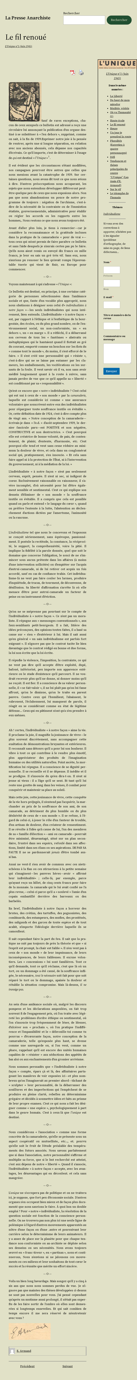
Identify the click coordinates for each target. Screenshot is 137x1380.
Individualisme (111, 214)
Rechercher (71, 13)
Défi (112, 157)
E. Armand (24, 1351)
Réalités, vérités (119, 108)
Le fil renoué (117, 124)
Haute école (117, 120)
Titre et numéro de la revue (117, 316)
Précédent (27, 1366)
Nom (106, 289)
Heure (113, 128)
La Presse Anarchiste (27, 17)
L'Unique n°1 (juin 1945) (18, 46)
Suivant (67, 1366)
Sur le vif (115, 189)
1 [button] (48, 156)
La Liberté (116, 96)
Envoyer (111, 371)
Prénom (108, 275)
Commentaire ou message (114, 338)
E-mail (108, 297)
